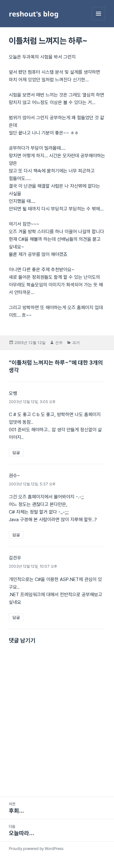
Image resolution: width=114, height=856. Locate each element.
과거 (76, 342)
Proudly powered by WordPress (36, 849)
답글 (16, 452)
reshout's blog (34, 13)
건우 (59, 342)
